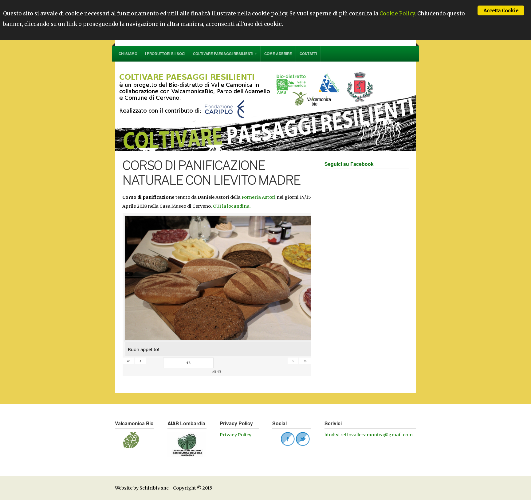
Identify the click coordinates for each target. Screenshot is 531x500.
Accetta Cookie (500, 10)
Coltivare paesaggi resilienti (223, 53)
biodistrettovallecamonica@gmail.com (368, 435)
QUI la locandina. (232, 206)
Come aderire (278, 53)
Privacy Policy (235, 435)
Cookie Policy (397, 13)
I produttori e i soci (165, 53)
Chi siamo (128, 53)
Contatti (308, 53)
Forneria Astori (259, 197)
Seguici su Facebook (349, 163)
